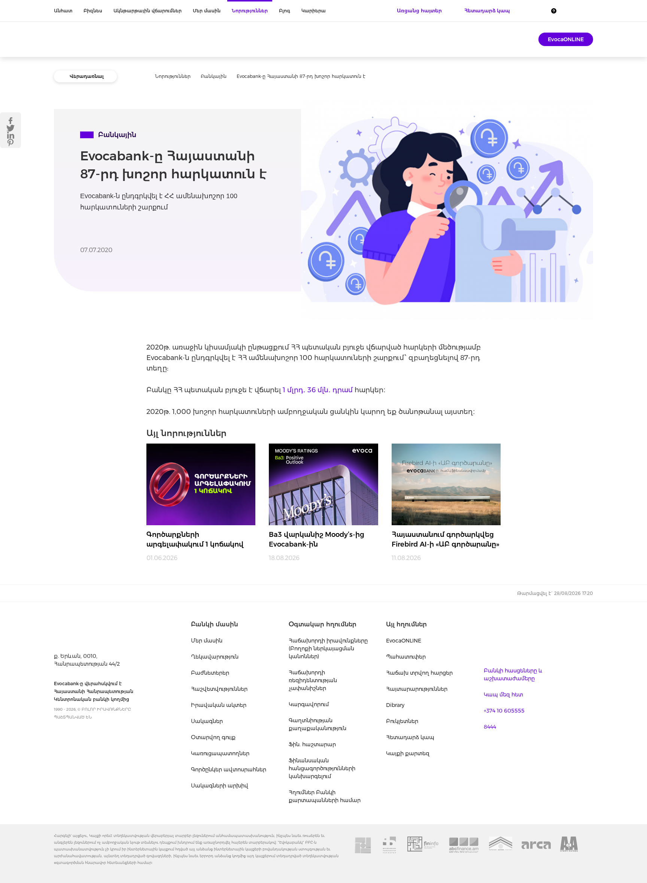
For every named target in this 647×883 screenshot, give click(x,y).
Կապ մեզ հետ (503, 694)
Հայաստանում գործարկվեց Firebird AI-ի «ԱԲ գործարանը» (445, 539)
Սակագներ (207, 721)
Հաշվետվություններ (219, 689)
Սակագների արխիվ (219, 785)
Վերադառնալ (87, 76)
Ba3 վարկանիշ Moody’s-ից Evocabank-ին (316, 539)
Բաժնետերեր (210, 672)
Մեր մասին (207, 10)
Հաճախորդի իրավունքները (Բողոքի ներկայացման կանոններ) (328, 648)
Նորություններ (250, 10)
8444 (490, 726)
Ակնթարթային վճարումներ (147, 10)
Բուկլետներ (402, 721)
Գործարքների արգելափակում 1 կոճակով (195, 539)
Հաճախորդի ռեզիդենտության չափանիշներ (313, 680)
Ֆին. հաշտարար (312, 744)
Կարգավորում (309, 704)
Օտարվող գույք (213, 737)
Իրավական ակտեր (218, 705)
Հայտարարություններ (416, 689)
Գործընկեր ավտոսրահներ (228, 769)
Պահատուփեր (406, 656)
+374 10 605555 (504, 710)
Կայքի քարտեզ (407, 753)
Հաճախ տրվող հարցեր (419, 672)
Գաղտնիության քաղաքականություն (317, 724)
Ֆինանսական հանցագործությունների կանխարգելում (322, 768)
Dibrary (395, 705)
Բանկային (214, 76)
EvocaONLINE (566, 39)
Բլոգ (284, 10)
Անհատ (63, 10)
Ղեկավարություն (215, 656)
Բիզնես (92, 10)
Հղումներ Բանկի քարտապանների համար (325, 796)
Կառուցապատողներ (220, 753)
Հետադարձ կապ (410, 737)
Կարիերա (313, 10)
